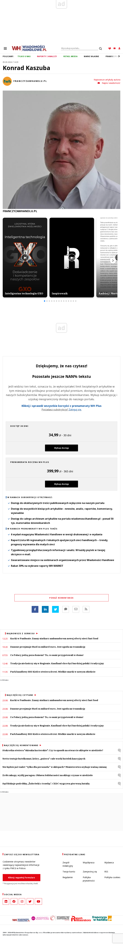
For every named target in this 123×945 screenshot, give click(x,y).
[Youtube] (38, 901)
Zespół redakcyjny (68, 864)
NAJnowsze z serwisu (21, 633)
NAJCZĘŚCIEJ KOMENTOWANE (21, 745)
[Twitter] (55, 609)
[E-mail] (75, 609)
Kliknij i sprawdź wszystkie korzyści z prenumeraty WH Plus (61, 406)
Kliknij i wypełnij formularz (21, 877)
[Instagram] (22, 901)
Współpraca (88, 862)
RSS (106, 871)
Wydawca (109, 862)
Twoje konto (69, 871)
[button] (44, 301)
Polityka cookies (112, 877)
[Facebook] (35, 609)
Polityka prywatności (89, 879)
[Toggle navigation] (5, 48)
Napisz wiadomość (111, 83)
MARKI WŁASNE (91, 56)
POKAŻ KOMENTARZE (61, 597)
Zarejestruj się (90, 871)
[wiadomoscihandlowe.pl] (29, 48)
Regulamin (68, 877)
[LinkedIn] (6, 901)
